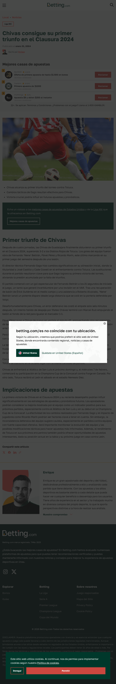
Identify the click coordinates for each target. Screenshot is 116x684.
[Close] (104, 323)
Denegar (17, 670)
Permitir (66, 670)
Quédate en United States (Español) (62, 352)
